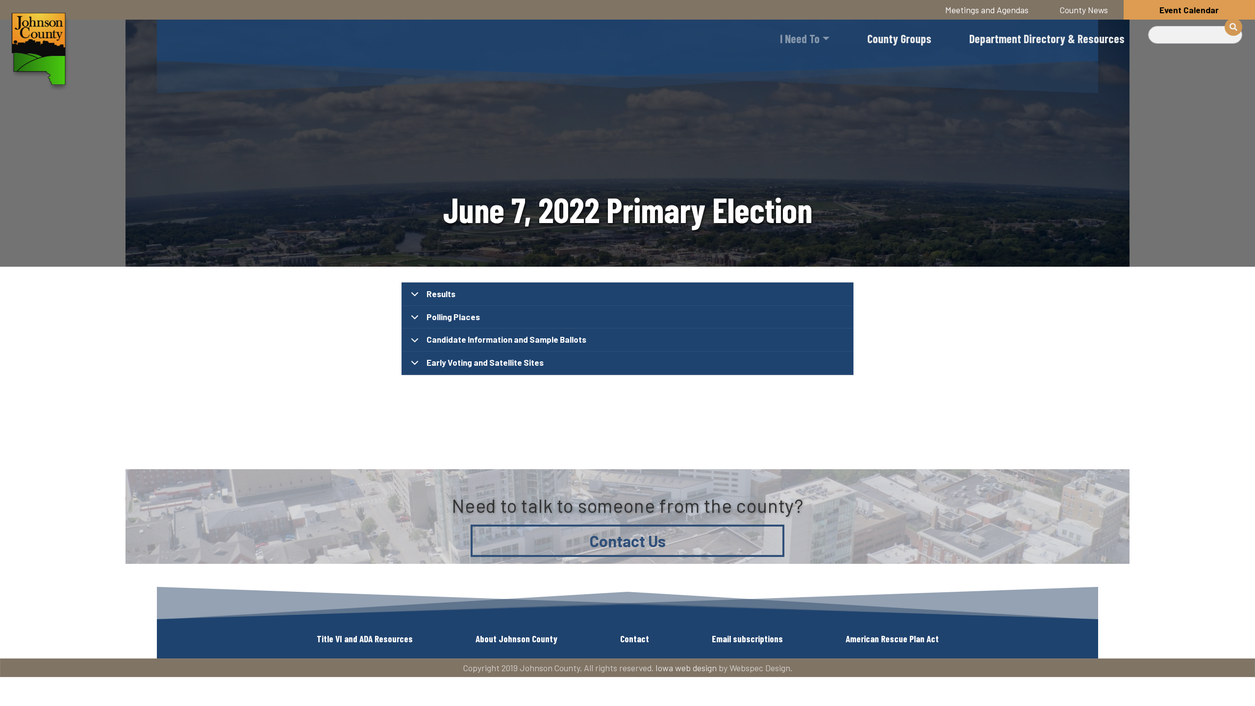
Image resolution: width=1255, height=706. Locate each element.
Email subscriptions (747, 638)
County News (1084, 9)
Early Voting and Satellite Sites (485, 362)
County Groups (899, 38)
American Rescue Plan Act (892, 638)
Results (441, 294)
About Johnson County (516, 638)
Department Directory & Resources (1047, 38)
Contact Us (628, 540)
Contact (634, 638)
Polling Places (453, 317)
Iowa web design (686, 667)
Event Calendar (1189, 9)
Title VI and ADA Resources (365, 638)
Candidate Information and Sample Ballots (506, 339)
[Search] (1233, 27)
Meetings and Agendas (987, 9)
